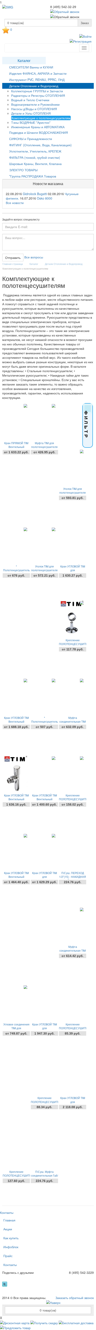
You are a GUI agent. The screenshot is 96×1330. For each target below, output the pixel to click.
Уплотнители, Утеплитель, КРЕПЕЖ (35, 151)
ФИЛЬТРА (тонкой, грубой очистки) (34, 157)
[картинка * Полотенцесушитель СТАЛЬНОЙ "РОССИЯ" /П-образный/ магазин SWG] (43, 697)
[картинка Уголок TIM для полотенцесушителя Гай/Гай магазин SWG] (43, 545)
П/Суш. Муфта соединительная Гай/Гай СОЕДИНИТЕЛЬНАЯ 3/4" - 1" (44, 1175)
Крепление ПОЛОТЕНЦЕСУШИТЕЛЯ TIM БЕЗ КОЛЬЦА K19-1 (72, 1028)
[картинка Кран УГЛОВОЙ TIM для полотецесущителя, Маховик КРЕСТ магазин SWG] (43, 852)
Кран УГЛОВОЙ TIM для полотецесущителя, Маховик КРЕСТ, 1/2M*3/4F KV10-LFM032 (72, 570)
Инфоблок (10, 1247)
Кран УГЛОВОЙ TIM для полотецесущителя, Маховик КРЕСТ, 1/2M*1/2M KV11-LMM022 (72, 1101)
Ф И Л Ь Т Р (86, 424)
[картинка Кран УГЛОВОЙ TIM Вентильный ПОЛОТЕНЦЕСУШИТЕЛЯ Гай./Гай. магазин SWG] (15, 852)
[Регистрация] (81, 41)
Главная (9, 1220)
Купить (72, 590)
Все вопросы (33, 257)
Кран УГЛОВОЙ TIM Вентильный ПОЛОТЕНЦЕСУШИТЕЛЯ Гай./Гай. (16, 876)
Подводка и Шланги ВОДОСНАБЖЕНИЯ (38, 132)
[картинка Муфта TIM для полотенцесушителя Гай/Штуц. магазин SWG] (43, 422)
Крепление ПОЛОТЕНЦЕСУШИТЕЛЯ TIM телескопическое (72, 644)
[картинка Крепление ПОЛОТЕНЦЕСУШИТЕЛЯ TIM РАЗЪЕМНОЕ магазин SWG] (71, 774)
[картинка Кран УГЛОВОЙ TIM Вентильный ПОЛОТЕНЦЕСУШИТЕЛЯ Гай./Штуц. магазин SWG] (43, 774)
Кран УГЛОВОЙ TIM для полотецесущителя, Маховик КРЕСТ (44, 876)
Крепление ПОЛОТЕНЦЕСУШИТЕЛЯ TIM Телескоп (44, 1101)
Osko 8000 (44, 198)
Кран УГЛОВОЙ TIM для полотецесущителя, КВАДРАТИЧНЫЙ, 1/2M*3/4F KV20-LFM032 (44, 1028)
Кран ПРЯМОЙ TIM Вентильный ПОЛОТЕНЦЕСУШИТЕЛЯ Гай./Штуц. (16, 446)
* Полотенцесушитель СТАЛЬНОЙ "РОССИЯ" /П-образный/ (44, 721)
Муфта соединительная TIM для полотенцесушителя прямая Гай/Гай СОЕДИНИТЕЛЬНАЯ (72, 950)
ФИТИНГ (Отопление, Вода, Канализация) (40, 145)
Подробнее (16, 460)
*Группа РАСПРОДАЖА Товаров (32, 176)
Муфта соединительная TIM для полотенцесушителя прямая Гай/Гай (72, 721)
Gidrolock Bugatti (35, 194)
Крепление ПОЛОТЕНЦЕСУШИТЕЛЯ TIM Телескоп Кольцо (16, 1175)
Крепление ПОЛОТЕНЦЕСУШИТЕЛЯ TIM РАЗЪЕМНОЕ (72, 799)
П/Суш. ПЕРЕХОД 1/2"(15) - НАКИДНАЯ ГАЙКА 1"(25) (72, 876)
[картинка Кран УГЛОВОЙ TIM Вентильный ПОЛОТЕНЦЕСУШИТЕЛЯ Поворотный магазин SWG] (15, 697)
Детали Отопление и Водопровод (33, 86)
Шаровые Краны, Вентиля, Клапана (35, 163)
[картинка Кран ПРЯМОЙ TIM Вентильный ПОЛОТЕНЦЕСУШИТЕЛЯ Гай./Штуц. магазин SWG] (15, 422)
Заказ (85, 23)
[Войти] (85, 36)
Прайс (8, 1256)
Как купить (11, 1238)
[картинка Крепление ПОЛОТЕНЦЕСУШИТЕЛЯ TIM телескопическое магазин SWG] (71, 619)
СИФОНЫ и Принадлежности (30, 138)
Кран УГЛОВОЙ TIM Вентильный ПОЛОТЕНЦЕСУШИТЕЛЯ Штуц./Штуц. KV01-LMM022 (16, 799)
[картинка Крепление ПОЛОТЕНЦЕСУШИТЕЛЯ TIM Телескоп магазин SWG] (43, 1077)
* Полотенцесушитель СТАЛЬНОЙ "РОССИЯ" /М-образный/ (16, 570)
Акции (7, 1229)
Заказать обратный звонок (74, 1297)
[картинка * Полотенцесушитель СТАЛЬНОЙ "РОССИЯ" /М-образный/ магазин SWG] (15, 545)
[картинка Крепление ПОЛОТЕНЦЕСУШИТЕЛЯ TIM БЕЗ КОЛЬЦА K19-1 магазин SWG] (71, 1003)
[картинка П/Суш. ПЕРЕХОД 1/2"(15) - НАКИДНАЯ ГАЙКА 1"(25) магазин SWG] (71, 852)
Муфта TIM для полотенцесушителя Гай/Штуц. (44, 446)
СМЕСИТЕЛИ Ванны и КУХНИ (31, 67)
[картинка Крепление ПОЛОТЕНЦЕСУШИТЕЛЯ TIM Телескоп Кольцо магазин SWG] (15, 1151)
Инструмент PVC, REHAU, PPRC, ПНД (37, 79)
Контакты (6, 1212)
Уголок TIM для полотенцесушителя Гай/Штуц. (72, 492)
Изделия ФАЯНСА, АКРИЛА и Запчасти (38, 73)
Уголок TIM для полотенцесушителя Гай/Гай (44, 570)
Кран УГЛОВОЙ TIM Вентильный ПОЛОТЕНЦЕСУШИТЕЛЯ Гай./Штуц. (44, 799)
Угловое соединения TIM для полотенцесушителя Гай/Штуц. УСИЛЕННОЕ (16, 1028)
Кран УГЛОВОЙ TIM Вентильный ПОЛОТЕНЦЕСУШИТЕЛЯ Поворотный (16, 721)
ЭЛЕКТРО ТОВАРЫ (23, 170)
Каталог (24, 60)
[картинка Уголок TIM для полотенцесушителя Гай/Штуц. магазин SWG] (71, 468)
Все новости (15, 202)
